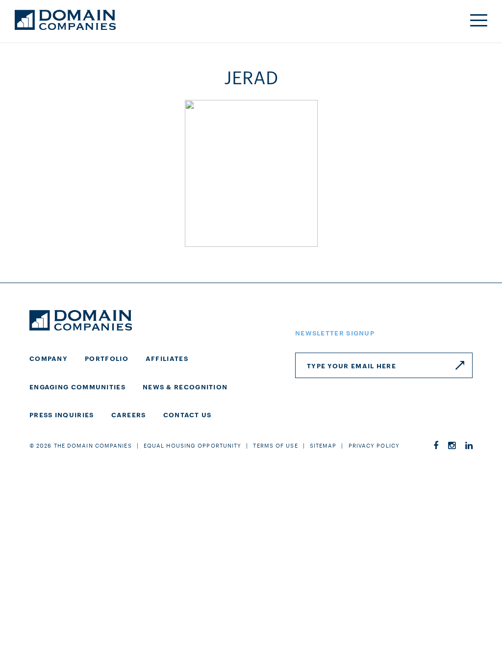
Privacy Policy (374, 445)
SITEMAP (323, 445)
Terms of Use (275, 445)
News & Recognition (185, 386)
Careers (128, 414)
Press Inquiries (61, 414)
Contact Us (187, 414)
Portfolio (106, 358)
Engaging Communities (77, 386)
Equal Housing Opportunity (193, 445)
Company (48, 358)
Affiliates (167, 358)
